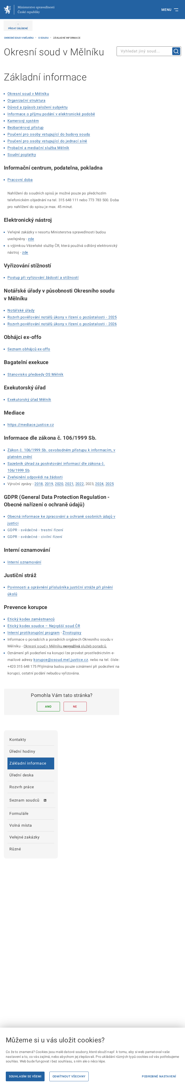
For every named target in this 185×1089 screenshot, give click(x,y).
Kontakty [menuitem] (17, 739)
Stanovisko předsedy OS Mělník (35, 374)
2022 (79, 484)
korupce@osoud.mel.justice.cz (60, 660)
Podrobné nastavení (159, 1076)
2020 (59, 484)
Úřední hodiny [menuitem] (22, 751)
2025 (110, 484)
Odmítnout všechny (69, 1076)
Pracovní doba (20, 180)
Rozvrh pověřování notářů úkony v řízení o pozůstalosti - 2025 (62, 317)
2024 (99, 484)
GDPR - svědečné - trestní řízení (35, 530)
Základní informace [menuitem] (27, 763)
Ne (75, 706)
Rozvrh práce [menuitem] (21, 787)
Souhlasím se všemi (25, 1076)
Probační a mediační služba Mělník (38, 148)
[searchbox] (149, 51)
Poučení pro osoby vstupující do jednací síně (47, 141)
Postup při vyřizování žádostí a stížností (43, 277)
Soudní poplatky (21, 154)
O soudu (43, 37)
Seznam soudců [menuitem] (24, 800)
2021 (69, 484)
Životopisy (72, 632)
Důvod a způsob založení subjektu (37, 107)
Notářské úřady (21, 310)
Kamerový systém (23, 121)
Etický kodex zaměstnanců (31, 619)
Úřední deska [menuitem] (21, 775)
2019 (49, 484)
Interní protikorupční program (33, 632)
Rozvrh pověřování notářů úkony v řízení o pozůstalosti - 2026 (62, 324)
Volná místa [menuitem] (20, 825)
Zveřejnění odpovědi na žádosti (35, 477)
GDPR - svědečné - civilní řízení (34, 537)
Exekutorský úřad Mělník (29, 399)
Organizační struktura (26, 100)
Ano (48, 706)
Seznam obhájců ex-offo (28, 349)
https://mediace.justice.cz (30, 425)
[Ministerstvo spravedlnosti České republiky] (29, 9)
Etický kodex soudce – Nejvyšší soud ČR (43, 626)
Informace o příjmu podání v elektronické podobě (51, 114)
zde (31, 239)
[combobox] (149, 51)
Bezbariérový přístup (25, 127)
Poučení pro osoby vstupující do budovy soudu (48, 134)
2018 (38, 484)
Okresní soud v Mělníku (19, 37)
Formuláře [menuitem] (18, 813)
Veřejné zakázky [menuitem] (24, 837)
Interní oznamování (24, 562)
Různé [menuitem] (15, 849)
